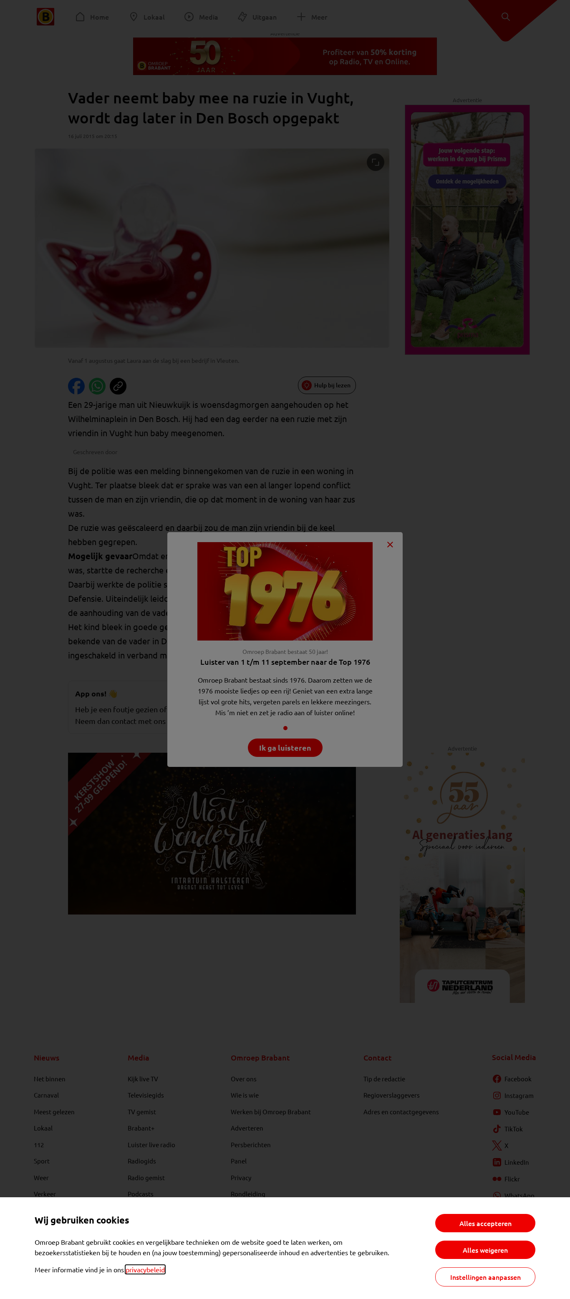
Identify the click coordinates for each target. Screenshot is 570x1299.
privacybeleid (145, 1269)
